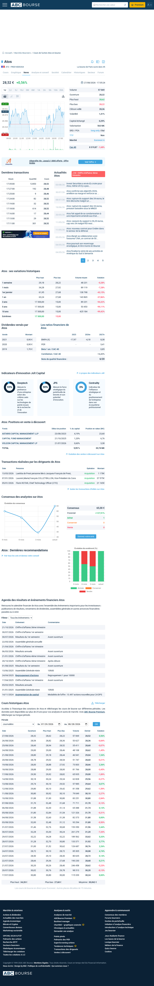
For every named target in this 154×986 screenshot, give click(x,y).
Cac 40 (73, 147)
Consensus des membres (116, 915)
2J (10, 90)
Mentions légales (41, 963)
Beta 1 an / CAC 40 (50, 349)
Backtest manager (62, 921)
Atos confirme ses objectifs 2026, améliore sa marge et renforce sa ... (82, 192)
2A (44, 90)
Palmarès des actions (12, 939)
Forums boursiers (112, 918)
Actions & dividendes (12, 915)
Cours (5, 72)
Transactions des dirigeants (66, 949)
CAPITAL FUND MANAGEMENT (16, 438)
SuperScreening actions (64, 943)
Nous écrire (8, 966)
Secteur (91, 72)
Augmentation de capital (27, 694)
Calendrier (66, 72)
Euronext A (99, 140)
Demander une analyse (64, 931)
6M (32, 90)
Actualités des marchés (13, 918)
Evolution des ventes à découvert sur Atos (86, 454)
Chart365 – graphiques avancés (67, 925)
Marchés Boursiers (22, 53)
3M (27, 90)
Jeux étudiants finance (114, 936)
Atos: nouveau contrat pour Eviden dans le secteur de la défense (85, 229)
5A (50, 90)
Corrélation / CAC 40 (51, 354)
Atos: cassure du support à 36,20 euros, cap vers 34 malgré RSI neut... (84, 222)
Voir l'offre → (90, 162)
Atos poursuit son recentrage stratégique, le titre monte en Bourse (83, 244)
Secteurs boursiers (11, 945)
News (26, 72)
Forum (101, 72)
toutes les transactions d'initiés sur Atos (87, 489)
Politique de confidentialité (39, 966)
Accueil (8, 53)
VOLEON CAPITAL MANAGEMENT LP (19, 443)
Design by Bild (20, 966)
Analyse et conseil (40, 72)
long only (95, 130)
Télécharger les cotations (14, 951)
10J (21, 90)
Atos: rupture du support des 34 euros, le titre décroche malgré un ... (85, 199)
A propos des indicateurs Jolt (91, 373)
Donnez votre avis (86, 536)
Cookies (108, 951)
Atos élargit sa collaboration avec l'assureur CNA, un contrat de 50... (82, 237)
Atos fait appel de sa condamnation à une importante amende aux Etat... (83, 214)
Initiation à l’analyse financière (118, 924)
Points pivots (59, 936)
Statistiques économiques (14, 948)
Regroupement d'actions (27, 675)
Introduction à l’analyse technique (119, 927)
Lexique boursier (112, 942)
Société (55, 72)
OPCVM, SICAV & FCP (12, 936)
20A (61, 90)
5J (16, 90)
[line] (5, 96)
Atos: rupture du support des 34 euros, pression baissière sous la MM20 (84, 207)
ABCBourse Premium (63, 918)
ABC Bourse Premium (94, 712)
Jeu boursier (110, 930)
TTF (72, 135)
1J (5, 90)
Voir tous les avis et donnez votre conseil (21, 556)
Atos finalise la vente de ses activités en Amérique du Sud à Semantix (84, 252)
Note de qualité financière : (54, 359)
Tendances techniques (63, 946)
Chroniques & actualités (64, 928)
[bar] (11, 96)
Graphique (16, 72)
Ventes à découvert (62, 952)
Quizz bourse (110, 948)
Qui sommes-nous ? (60, 966)
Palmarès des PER (62, 939)
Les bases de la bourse (115, 939)
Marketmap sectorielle (12, 930)
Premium (139, 5)
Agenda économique (12, 921)
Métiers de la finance (114, 945)
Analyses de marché (63, 915)
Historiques (79, 72)
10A (55, 90)
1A (38, 90)
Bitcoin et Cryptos (10, 924)
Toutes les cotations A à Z (14, 955)
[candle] (17, 96)
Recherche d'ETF (10, 942)
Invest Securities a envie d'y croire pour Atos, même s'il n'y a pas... (84, 184)
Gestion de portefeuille (114, 921)
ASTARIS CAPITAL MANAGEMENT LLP (20, 433)
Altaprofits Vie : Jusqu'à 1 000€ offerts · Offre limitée (48, 162)
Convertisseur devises (12, 927)
